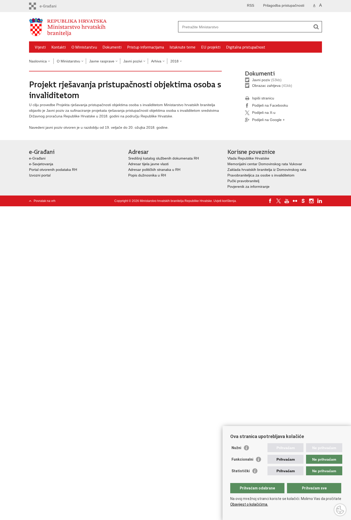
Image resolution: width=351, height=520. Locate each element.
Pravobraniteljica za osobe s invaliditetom (260, 175)
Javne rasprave (101, 61)
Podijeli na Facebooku (270, 105)
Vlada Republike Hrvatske (248, 158)
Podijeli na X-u (263, 112)
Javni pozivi (132, 61)
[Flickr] (295, 201)
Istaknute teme (183, 47)
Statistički (241, 471)
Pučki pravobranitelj (243, 181)
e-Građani (37, 158)
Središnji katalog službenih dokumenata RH (163, 158)
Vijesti (40, 47)
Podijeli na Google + (268, 120)
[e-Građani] (51, 6)
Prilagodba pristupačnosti (283, 5)
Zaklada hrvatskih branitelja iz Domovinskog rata (266, 170)
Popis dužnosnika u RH (147, 175)
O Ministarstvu (84, 47)
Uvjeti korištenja (225, 201)
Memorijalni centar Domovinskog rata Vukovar (264, 164)
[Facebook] (270, 201)
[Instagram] (311, 201)
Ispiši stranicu (263, 98)
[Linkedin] (319, 201)
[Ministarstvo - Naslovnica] (102, 27)
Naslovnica (38, 61)
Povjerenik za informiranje (248, 186)
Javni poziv (261, 80)
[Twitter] (278, 201)
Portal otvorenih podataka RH (53, 170)
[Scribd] (303, 201)
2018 (174, 61)
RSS (250, 5)
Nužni (236, 448)
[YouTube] (286, 201)
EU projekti (210, 47)
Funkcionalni (242, 459)
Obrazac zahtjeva (266, 85)
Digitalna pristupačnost (245, 47)
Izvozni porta (39, 175)
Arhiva (156, 61)
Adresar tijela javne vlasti (148, 164)
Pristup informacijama (145, 47)
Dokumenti (112, 47)
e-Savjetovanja (41, 164)
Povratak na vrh (45, 201)
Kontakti (58, 47)
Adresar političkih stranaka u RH (154, 170)
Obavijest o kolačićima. (249, 504)
